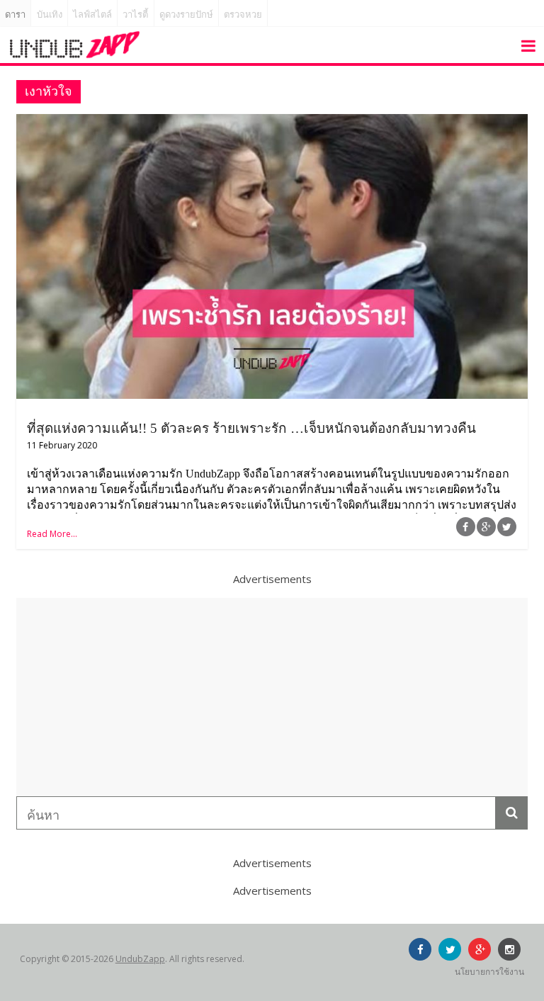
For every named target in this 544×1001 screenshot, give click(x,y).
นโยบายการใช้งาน (489, 972)
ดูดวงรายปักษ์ (186, 14)
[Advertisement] (272, 697)
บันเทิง (49, 14)
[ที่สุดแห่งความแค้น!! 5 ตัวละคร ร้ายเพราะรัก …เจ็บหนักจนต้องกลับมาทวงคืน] (272, 122)
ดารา (15, 14)
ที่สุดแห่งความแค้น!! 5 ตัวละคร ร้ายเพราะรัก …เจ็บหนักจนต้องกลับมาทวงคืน (251, 428)
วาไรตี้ (135, 14)
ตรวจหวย (243, 14)
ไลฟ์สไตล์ (92, 14)
